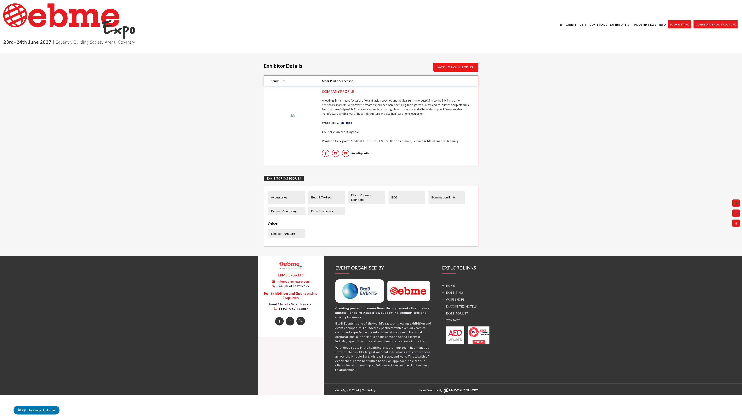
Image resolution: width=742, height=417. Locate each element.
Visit (582, 24)
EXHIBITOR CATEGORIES (284, 178)
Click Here (344, 122)
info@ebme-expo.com (293, 281)
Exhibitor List (620, 24)
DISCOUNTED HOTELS (461, 306)
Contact (453, 320)
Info (662, 24)
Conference (598, 24)
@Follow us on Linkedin (38, 410)
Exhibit (571, 24)
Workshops (455, 299)
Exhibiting (454, 292)
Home (450, 285)
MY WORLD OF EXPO (463, 390)
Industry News (645, 24)
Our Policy (368, 390)
